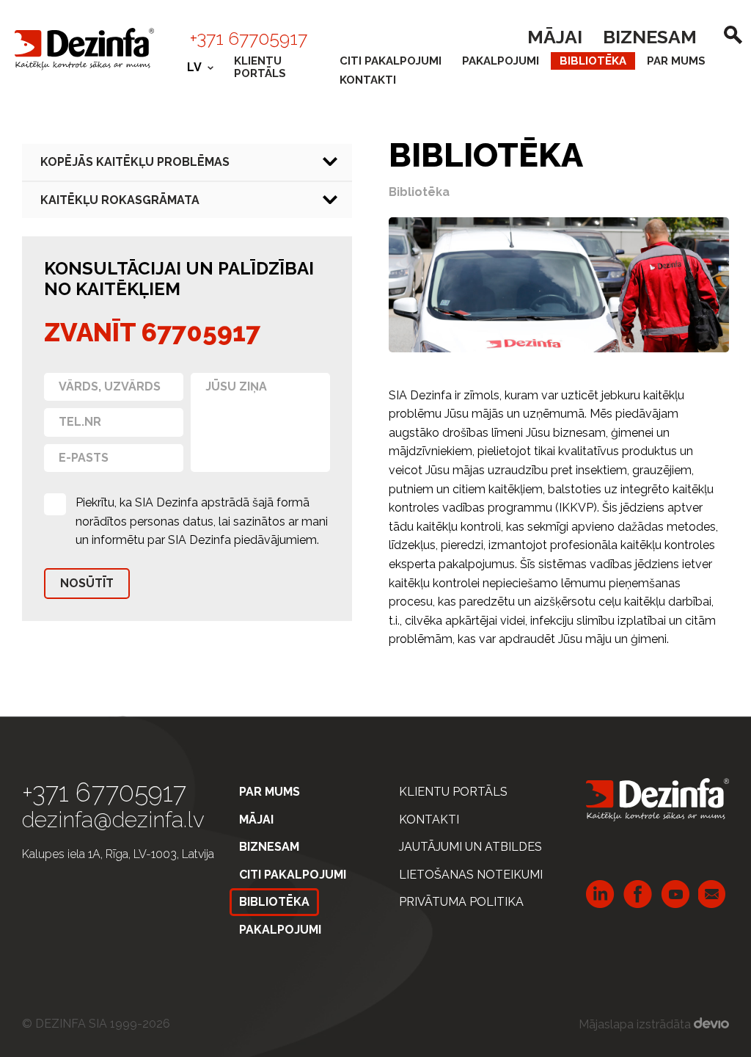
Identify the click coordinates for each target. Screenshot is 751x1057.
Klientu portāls (260, 67)
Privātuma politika (461, 902)
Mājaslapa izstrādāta (636, 1024)
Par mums (676, 61)
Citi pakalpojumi (391, 61)
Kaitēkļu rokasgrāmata (119, 200)
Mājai (554, 37)
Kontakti (368, 80)
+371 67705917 (248, 38)
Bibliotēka (593, 61)
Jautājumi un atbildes (470, 847)
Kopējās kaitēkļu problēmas (135, 162)
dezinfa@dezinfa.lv (113, 819)
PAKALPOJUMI (500, 61)
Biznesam (650, 37)
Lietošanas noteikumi (471, 875)
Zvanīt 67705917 (152, 332)
